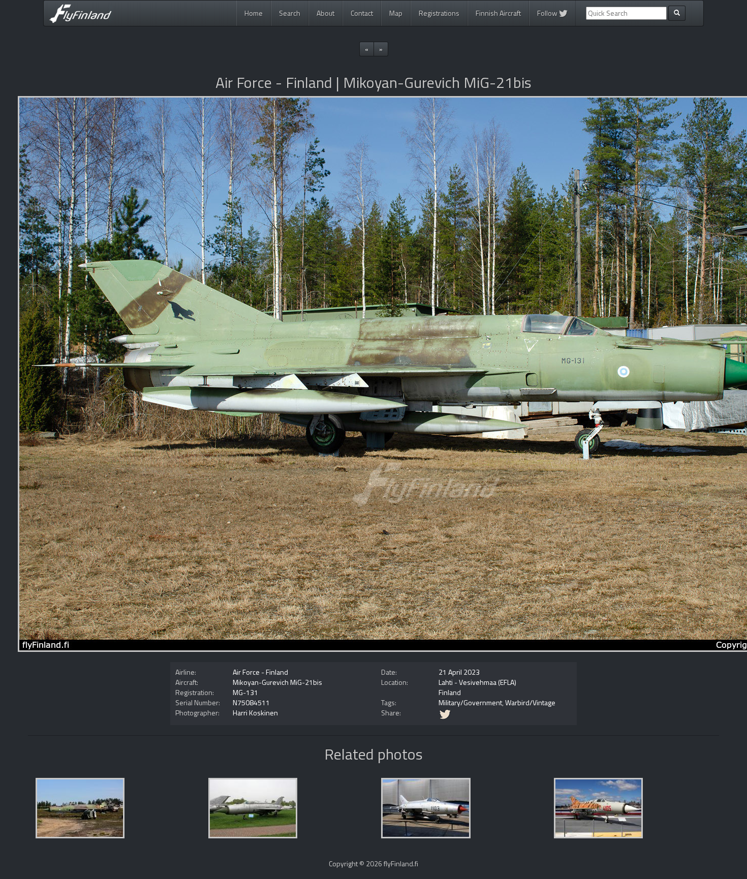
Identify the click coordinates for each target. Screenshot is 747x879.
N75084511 (251, 702)
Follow (548, 13)
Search (289, 13)
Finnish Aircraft (498, 13)
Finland (450, 692)
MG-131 (245, 692)
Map (395, 13)
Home (253, 13)
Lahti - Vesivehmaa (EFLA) (477, 682)
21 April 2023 (459, 672)
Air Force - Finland (260, 672)
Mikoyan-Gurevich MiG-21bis (277, 682)
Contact (362, 13)
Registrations (439, 13)
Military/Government (470, 702)
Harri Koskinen (255, 712)
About (325, 13)
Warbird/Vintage (530, 702)
